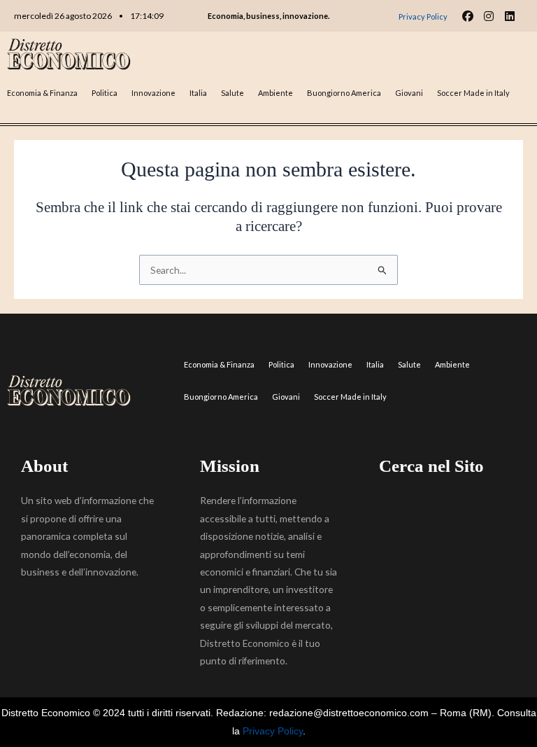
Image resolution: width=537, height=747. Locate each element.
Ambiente (275, 92)
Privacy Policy (273, 731)
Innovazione (153, 92)
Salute (232, 92)
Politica (104, 92)
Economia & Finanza (42, 92)
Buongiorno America (344, 92)
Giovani (409, 92)
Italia (198, 92)
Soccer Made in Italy (473, 92)
